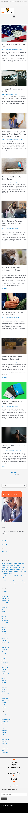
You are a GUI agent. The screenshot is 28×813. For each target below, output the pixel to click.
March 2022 (4, 660)
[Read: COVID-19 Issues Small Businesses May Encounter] (14, 256)
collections (4, 725)
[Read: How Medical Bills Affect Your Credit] (14, 33)
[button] (14, 16)
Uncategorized (14, 450)
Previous (14, 472)
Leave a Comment (6, 49)
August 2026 (4, 591)
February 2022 (5, 662)
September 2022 (5, 647)
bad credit (4, 714)
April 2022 (4, 658)
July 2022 (4, 651)
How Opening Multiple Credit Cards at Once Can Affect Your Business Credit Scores (14, 134)
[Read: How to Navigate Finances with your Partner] (14, 301)
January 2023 (5, 638)
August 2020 (4, 702)
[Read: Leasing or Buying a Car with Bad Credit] (14, 78)
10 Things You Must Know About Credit (12, 402)
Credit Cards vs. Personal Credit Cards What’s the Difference (12, 223)
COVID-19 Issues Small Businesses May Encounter (12, 269)
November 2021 (5, 669)
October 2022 (5, 645)
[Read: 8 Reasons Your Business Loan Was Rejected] (14, 434)
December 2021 (5, 667)
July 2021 (4, 678)
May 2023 (4, 629)
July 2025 (4, 609)
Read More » (4, 65)
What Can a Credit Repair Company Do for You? (12, 358)
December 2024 (5, 625)
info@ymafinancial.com (7, 551)
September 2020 (5, 700)
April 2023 (4, 631)
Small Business (14, 139)
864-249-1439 (16, 1)
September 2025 (5, 605)
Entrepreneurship (5, 739)
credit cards (4, 730)
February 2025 (5, 620)
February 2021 (5, 689)
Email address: (4, 792)
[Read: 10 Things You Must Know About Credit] (14, 390)
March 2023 (4, 633)
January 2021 (5, 691)
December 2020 (5, 693)
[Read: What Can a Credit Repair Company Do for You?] (14, 345)
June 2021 (4, 680)
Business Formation (6, 719)
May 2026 (4, 594)
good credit (4, 743)
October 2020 (5, 698)
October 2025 (5, 602)
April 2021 (4, 684)
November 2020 (5, 696)
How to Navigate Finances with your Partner (12, 313)
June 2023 (4, 627)
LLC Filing (4, 745)
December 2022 (5, 640)
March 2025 (4, 618)
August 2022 (4, 649)
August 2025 (4, 607)
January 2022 (5, 665)
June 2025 (4, 611)
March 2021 (4, 687)
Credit (12, 49)
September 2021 (5, 673)
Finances (16, 49)
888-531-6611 (23, 1)
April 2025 (4, 616)
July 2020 (4, 704)
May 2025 (4, 613)
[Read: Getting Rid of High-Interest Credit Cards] (14, 166)
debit (3, 737)
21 (15, 474)
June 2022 (4, 653)
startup (3, 750)
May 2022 (4, 656)
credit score (4, 734)
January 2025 (5, 622)
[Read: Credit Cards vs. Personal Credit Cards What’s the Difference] (14, 209)
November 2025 (5, 600)
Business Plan (5, 721)
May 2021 (4, 682)
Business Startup (5, 723)
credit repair (4, 732)
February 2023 (5, 636)
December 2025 (5, 598)
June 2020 (4, 707)
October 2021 (5, 671)
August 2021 (4, 676)
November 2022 (5, 642)
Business (4, 717)
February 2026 (5, 596)
